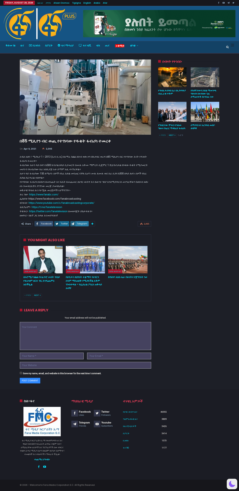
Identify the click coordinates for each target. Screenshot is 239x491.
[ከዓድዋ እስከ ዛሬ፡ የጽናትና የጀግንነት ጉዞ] (127, 259)
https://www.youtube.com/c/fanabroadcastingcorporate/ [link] (61, 202)
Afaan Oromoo (61, 2)
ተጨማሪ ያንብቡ (42, 459)
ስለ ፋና (40, 2)
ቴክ (98, 45)
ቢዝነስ (36, 45)
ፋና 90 (126, 447)
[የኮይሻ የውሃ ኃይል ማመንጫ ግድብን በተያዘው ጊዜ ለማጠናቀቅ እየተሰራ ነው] (205, 77)
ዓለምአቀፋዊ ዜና (130, 419)
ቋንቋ (133, 45)
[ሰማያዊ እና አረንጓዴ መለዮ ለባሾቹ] (205, 112)
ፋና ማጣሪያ (67, 45)
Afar (105, 2)
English (87, 2)
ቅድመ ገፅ (10, 45)
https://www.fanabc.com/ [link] (43, 194)
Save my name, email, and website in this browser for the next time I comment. (62, 373)
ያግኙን (48, 2)
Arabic (97, 2)
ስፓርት (49, 45)
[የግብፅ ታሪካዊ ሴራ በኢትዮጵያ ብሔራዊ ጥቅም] (172, 77)
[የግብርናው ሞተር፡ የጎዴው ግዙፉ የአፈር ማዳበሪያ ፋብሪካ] (172, 112)
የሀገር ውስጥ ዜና (30, 271)
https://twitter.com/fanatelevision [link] (48, 211)
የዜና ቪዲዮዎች (129, 426)
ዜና (22, 45)
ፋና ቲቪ (87, 45)
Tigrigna (76, 2)
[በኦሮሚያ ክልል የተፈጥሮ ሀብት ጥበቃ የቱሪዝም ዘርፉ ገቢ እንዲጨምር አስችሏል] (43, 259)
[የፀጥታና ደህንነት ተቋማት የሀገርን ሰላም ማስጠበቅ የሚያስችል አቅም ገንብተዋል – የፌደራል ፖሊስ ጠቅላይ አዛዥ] (85, 259)
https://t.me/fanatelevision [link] (47, 207)
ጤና (107, 45)
